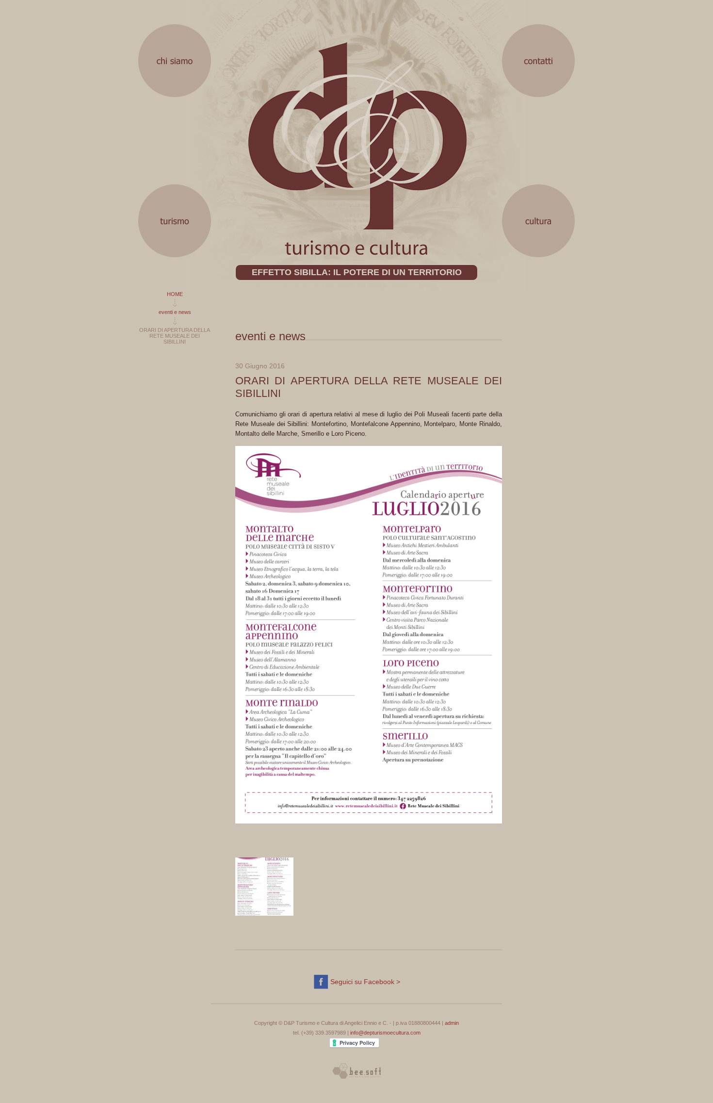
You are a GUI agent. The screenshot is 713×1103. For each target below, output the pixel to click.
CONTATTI (538, 60)
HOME (175, 294)
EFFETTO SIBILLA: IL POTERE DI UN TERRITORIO (357, 272)
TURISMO (174, 220)
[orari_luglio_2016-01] (264, 886)
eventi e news (175, 312)
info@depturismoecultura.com (385, 1033)
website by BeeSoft (356, 1071)
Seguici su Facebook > (365, 982)
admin (452, 1023)
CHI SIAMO (174, 60)
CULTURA (538, 220)
